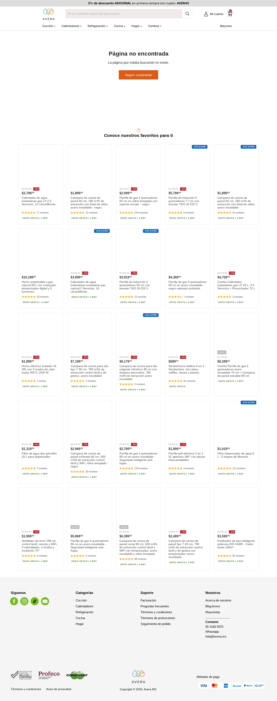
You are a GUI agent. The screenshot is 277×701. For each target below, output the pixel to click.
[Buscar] (187, 13)
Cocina (119, 26)
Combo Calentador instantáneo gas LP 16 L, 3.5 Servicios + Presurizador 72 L (236, 285)
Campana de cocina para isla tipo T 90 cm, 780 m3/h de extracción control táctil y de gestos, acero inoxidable (89, 370)
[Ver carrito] (230, 14)
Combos (154, 26)
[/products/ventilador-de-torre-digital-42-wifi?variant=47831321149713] (41, 510)
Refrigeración (97, 26)
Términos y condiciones (156, 612)
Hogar (135, 26)
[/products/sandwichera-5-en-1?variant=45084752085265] (187, 335)
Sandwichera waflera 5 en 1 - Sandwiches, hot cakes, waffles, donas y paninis (187, 369)
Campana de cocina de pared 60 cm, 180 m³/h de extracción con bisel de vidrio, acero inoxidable (236, 202)
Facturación (148, 600)
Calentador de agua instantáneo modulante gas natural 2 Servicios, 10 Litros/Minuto (88, 286)
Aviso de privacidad (58, 689)
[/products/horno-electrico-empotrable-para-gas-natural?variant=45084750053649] (41, 251)
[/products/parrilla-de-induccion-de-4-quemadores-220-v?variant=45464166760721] (138, 251)
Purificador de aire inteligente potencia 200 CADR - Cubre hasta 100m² (236, 544)
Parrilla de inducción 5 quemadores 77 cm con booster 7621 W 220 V (184, 201)
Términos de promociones (158, 618)
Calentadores (70, 26)
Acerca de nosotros (218, 600)
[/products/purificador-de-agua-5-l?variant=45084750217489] (236, 422)
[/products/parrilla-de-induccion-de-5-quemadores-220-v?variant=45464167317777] (187, 167)
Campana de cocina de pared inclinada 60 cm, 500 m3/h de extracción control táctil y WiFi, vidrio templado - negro (89, 460)
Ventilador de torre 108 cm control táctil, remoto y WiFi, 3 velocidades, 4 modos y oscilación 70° (39, 545)
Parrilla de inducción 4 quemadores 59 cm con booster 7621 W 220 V (134, 285)
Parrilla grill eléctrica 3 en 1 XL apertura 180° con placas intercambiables (187, 457)
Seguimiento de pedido (156, 624)
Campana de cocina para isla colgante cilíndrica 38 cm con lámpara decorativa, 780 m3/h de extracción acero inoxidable (138, 372)
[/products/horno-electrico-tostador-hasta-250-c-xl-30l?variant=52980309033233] (41, 335)
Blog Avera (212, 606)
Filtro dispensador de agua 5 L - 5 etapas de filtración (235, 455)
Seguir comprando (138, 75)
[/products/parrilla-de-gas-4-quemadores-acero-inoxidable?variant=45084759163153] (138, 422)
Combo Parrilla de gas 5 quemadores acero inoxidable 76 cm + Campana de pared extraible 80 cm (236, 370)
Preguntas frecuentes (155, 606)
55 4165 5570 (214, 626)
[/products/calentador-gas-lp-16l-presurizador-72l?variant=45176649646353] (236, 251)
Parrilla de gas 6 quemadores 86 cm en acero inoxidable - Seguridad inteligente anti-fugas (89, 545)
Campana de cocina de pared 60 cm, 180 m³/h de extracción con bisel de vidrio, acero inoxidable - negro (89, 202)
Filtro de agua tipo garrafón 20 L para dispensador (39, 455)
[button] (28, 212)
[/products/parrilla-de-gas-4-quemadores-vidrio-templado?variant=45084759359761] (138, 167)
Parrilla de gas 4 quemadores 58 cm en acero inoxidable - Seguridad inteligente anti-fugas (138, 458)
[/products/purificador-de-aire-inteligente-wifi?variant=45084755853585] (236, 510)
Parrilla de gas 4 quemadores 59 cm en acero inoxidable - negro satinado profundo (187, 285)
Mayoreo (226, 26)
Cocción (48, 26)
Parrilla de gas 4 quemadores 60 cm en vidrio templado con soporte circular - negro (138, 201)
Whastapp (212, 631)
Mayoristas (212, 612)
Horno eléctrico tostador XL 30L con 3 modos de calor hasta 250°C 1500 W (39, 369)
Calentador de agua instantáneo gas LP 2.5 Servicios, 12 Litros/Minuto (39, 201)
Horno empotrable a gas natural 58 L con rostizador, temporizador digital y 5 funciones (39, 286)
